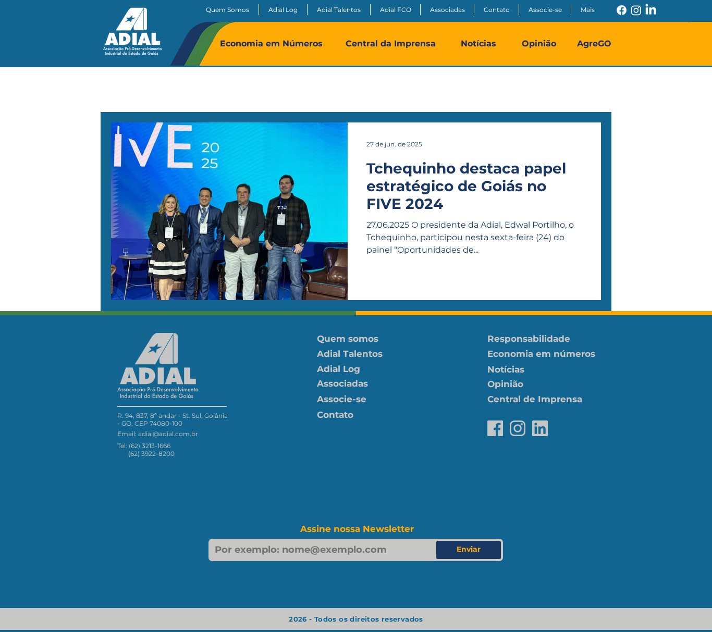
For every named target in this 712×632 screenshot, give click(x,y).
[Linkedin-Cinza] (540, 428)
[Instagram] (636, 10)
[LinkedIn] (650, 10)
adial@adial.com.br (168, 434)
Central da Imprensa (391, 43)
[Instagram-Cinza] (517, 428)
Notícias (478, 43)
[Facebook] (621, 10)
